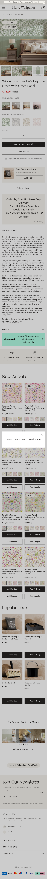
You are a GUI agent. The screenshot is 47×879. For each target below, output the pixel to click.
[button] (44, 2)
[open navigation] (3, 7)
